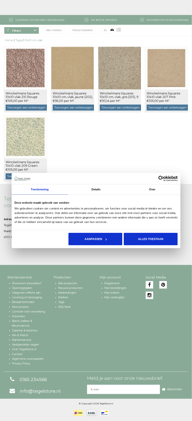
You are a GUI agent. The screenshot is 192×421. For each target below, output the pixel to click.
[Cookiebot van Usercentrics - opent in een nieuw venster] (161, 178)
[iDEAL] (78, 413)
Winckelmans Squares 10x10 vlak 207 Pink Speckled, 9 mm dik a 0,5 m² (165, 95)
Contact (17, 354)
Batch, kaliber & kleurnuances (22, 323)
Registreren (112, 283)
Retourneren (20, 307)
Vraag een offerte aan (26, 292)
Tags (19, 40)
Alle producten (67, 283)
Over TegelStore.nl (24, 349)
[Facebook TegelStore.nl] (149, 285)
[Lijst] (118, 30)
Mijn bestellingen (115, 288)
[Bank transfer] (91, 413)
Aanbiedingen (67, 292)
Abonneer (174, 389)
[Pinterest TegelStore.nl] (163, 285)
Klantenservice (21, 340)
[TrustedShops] (115, 413)
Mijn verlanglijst (114, 297)
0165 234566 (33, 379)
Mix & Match (20, 335)
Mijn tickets (111, 292)
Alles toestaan (150, 239)
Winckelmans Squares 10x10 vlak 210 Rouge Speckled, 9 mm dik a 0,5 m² (24, 95)
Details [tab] (96, 189)
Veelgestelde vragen (25, 344)
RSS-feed (64, 307)
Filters (16, 30)
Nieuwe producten (70, 288)
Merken (63, 297)
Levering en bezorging (27, 297)
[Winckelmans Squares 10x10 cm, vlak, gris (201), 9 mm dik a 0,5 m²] (119, 68)
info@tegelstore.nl (40, 391)
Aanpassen (93, 239)
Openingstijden (22, 288)
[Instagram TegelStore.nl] (149, 295)
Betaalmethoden (23, 302)
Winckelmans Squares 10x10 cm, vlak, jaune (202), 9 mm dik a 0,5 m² (73, 95)
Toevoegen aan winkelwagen (26, 107)
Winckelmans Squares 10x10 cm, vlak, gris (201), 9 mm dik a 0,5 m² (119, 95)
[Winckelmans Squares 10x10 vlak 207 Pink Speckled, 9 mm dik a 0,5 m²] (166, 68)
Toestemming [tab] (40, 189)
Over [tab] (152, 189)
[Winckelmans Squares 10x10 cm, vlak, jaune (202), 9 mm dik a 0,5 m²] (72, 68)
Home (9, 40)
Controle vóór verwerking (28, 311)
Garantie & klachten (25, 330)
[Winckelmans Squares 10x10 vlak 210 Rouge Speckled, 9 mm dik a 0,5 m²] (25, 68)
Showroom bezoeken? (27, 283)
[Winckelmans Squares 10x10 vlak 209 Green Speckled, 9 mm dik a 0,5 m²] (25, 136)
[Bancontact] (104, 413)
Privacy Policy (21, 363)
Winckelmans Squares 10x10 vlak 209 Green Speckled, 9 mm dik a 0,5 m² (24, 164)
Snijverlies (18, 316)
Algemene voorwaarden (28, 358)
